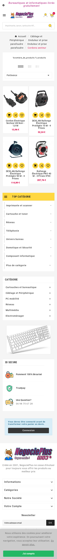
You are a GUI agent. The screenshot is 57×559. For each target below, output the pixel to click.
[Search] (50, 25)
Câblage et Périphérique (20, 293)
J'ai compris (28, 553)
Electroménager (15, 316)
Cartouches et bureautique (21, 287)
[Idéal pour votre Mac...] (28, 339)
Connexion (28, 430)
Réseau (10, 304)
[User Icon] (45, 15)
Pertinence (28, 75)
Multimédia (12, 310)
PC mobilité (12, 298)
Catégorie (11, 279)
